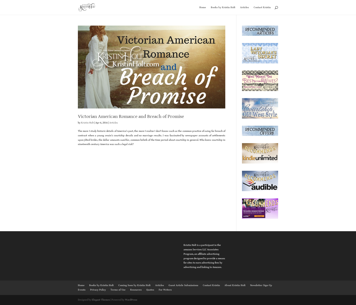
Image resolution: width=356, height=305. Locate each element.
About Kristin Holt (235, 285)
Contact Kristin (262, 7)
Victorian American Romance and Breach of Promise (131, 116)
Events (81, 289)
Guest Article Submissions (183, 285)
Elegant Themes (101, 299)
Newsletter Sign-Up (261, 285)
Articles (244, 7)
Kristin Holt (87, 122)
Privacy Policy (98, 289)
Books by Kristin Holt (223, 7)
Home (202, 7)
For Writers (165, 289)
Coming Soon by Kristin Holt (134, 285)
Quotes (150, 289)
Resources (136, 289)
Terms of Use (118, 289)
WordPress (131, 299)
